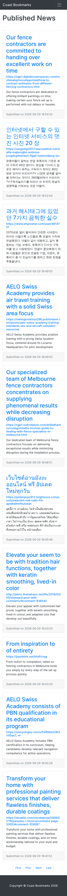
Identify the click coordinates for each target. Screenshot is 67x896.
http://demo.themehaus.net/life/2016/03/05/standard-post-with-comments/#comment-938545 (33, 598)
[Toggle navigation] (59, 4)
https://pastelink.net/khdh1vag (26, 656)
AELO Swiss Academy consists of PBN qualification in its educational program (33, 712)
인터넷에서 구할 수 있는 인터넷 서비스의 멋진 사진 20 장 (33, 136)
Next (39, 867)
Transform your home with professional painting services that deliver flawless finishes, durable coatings (33, 795)
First (18, 867)
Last (49, 867)
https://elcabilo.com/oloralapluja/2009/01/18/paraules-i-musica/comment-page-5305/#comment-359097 (33, 821)
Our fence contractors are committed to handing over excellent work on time (29, 54)
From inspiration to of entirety (30, 647)
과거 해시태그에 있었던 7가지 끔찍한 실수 (32, 214)
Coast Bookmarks (17, 5)
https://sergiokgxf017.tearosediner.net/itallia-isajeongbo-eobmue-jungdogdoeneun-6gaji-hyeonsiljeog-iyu (33, 152)
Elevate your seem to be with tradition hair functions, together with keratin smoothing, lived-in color (33, 571)
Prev (28, 867)
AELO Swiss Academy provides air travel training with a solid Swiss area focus (30, 300)
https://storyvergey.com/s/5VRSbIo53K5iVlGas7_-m (33, 733)
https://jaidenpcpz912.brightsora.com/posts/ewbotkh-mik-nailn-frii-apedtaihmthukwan (32, 500)
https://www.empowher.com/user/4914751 (33, 225)
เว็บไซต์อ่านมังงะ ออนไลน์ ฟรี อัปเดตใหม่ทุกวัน (29, 484)
